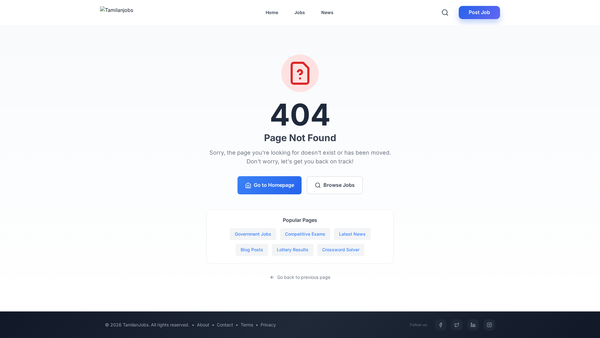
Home (272, 12)
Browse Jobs (339, 185)
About (203, 324)
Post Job (479, 12)
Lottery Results (292, 249)
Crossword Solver (340, 249)
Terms (247, 324)
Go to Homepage (274, 185)
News (327, 12)
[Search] (445, 12)
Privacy (268, 324)
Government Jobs (253, 234)
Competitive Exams (305, 234)
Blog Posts (252, 249)
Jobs (299, 12)
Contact (225, 324)
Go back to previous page (303, 277)
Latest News (352, 234)
